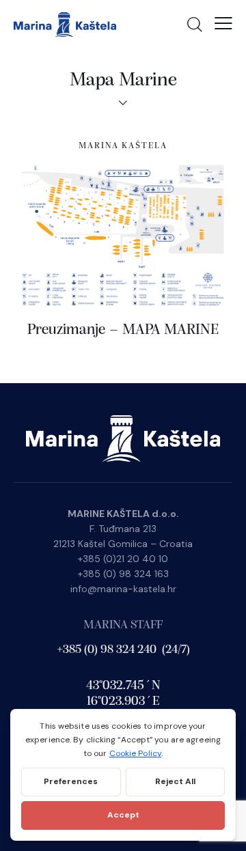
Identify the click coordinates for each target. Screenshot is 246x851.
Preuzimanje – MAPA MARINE (123, 330)
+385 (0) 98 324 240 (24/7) (123, 650)
